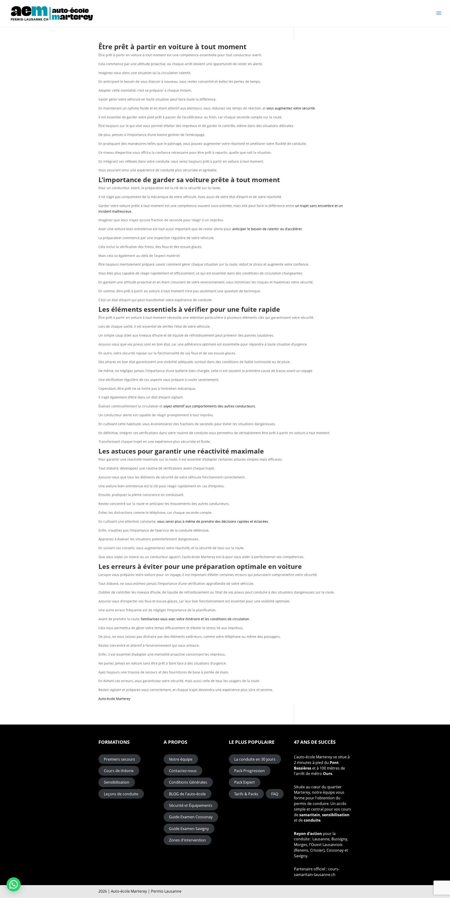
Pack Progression (249, 770)
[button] (14, 884)
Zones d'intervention (187, 840)
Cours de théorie (119, 770)
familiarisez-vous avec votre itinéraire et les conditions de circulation (195, 619)
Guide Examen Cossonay (191, 816)
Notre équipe (180, 759)
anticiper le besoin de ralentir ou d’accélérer (267, 229)
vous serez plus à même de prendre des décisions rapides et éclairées (212, 521)
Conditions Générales (188, 782)
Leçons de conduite (121, 794)
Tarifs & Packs (246, 794)
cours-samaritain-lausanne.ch (316, 871)
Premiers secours (119, 759)
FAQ (274, 794)
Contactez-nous (183, 770)
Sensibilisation (116, 782)
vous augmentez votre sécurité (290, 108)
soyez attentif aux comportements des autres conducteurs (209, 406)
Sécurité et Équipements (190, 805)
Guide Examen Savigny (189, 828)
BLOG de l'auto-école (187, 794)
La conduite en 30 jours (254, 759)
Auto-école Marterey (114, 698)
